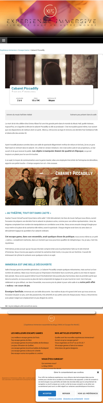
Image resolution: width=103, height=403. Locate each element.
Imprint (86, 399)
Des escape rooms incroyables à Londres (27, 353)
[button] (98, 372)
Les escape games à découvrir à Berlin (26, 351)
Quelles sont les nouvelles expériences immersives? (74, 338)
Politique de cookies (55, 399)
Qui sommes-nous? (49, 363)
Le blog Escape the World (51, 369)
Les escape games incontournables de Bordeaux (30, 343)
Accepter (47, 393)
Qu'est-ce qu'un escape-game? (66, 340)
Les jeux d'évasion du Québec (22, 345)
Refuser (66, 393)
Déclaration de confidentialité (73, 399)
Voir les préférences (88, 393)
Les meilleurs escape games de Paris (25, 338)
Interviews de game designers (66, 348)
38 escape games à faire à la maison (69, 345)
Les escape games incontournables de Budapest (30, 348)
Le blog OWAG (47, 366)
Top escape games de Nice (21, 340)
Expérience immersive (8, 50)
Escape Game (23, 50)
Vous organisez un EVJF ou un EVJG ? (70, 343)
